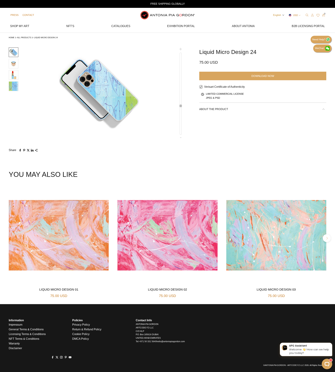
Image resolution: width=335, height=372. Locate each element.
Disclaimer (15, 348)
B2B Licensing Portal (308, 26)
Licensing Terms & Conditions (27, 334)
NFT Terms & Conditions (24, 338)
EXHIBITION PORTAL (181, 26)
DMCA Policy (80, 338)
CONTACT (28, 15)
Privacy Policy (81, 324)
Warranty (14, 343)
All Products (24, 37)
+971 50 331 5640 (148, 341)
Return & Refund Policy (86, 329)
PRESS (14, 15)
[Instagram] (61, 357)
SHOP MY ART (19, 26)
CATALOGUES (120, 26)
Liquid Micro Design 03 (276, 289)
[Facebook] (52, 357)
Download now (262, 75)
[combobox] (287, 15)
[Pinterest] (65, 357)
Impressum (15, 324)
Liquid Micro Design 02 (167, 289)
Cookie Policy (81, 334)
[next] (327, 238)
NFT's (70, 26)
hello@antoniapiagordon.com (171, 341)
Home (11, 37)
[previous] (8, 238)
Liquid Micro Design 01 (58, 289)
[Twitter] (57, 357)
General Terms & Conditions (26, 329)
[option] (167, 4)
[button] (278, 15)
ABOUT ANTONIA (243, 26)
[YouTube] (70, 357)
